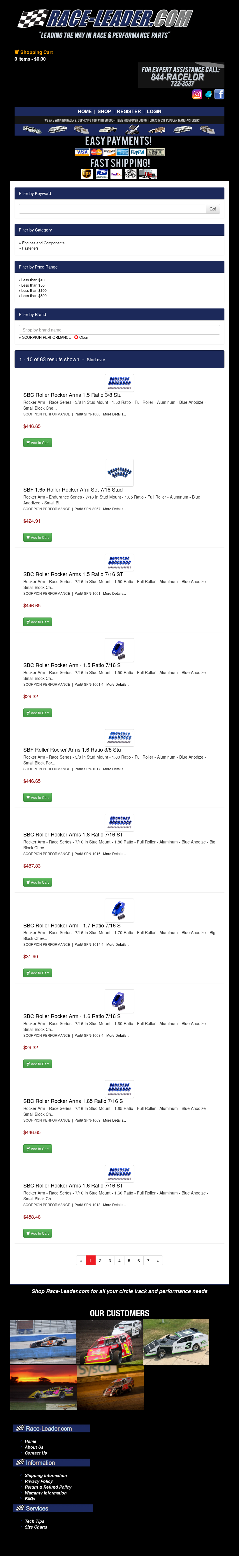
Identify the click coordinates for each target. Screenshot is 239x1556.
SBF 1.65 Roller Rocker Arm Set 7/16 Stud (73, 489)
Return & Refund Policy (48, 1487)
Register (129, 111)
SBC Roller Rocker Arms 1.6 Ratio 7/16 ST (73, 1185)
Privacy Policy (39, 1481)
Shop (104, 111)
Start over (96, 359)
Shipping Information (46, 1475)
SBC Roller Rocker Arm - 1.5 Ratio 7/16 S (72, 665)
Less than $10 (33, 280)
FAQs (30, 1498)
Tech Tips (34, 1521)
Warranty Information (46, 1493)
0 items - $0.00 (30, 58)
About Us (34, 1447)
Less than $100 (34, 290)
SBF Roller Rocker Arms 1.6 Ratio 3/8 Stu (72, 749)
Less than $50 (33, 285)
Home (85, 111)
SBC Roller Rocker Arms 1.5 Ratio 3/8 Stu (72, 394)
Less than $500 (34, 295)
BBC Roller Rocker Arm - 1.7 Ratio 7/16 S (72, 925)
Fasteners (30, 248)
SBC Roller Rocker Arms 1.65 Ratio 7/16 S (73, 1100)
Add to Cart (39, 442)
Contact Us (36, 1453)
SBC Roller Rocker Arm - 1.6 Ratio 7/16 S (72, 1016)
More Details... (114, 413)
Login (154, 111)
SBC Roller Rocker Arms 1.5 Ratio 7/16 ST (73, 574)
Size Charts (36, 1527)
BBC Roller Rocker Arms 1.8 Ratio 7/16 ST (73, 834)
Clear (83, 337)
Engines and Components (43, 242)
